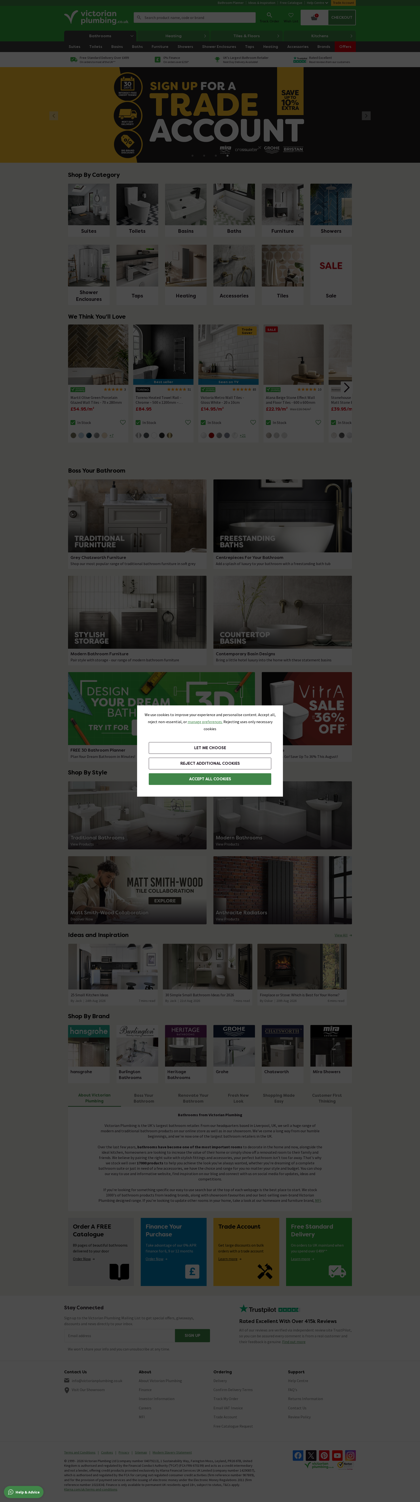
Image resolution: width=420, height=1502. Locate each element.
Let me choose (210, 747)
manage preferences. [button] (205, 721)
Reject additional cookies (210, 763)
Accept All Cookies (210, 779)
